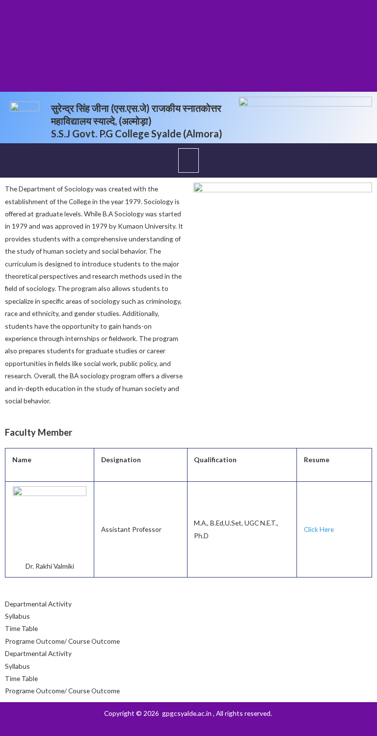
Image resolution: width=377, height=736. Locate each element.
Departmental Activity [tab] (38, 604)
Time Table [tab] (21, 628)
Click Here (319, 529)
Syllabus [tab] (17, 616)
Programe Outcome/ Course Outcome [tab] (62, 641)
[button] (188, 160)
